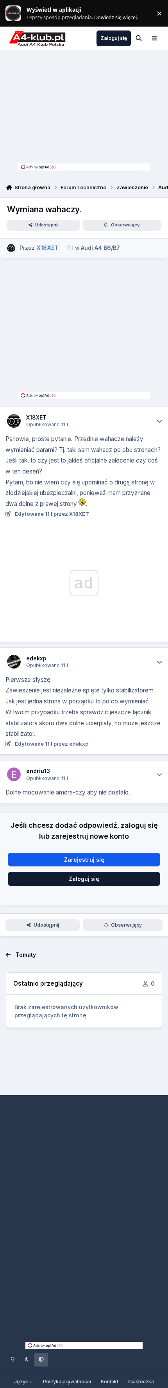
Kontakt (109, 1381)
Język (21, 1381)
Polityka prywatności (67, 1381)
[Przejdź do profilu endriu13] (14, 774)
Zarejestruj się (84, 859)
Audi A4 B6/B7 (100, 247)
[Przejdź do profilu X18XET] (11, 248)
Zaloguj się (84, 878)
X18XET (36, 417)
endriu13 (38, 771)
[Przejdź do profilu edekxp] (14, 662)
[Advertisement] (84, 108)
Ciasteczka (141, 1381)
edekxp (36, 658)
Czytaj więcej (17, 13)
